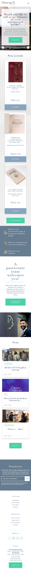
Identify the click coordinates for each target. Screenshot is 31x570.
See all (15, 445)
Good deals (15, 505)
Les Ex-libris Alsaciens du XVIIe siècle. (15, 87)
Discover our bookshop (16, 302)
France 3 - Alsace (15, 428)
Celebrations (8, 363)
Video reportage (9, 425)
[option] (15, 28)
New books (15, 500)
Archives (15, 507)
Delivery (15, 525)
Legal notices (15, 520)
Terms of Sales (15, 518)
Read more (8, 374)
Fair (6, 394)
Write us (15, 565)
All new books (15, 220)
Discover (15, 40)
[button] (3, 47)
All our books (15, 502)
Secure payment (15, 522)
